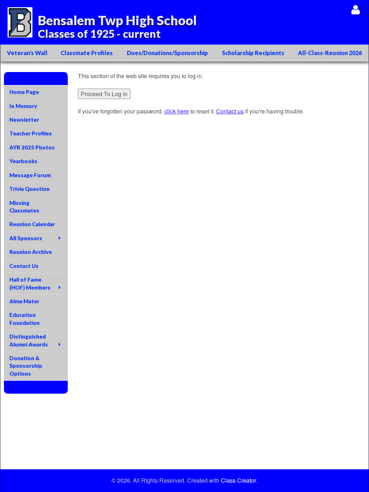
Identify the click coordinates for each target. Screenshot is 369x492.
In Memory (23, 106)
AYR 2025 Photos (32, 147)
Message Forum (30, 175)
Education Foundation (24, 319)
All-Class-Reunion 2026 (330, 52)
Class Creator (238, 480)
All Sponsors (25, 238)
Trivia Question (29, 188)
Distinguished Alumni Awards (28, 340)
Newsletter (24, 119)
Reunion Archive (30, 252)
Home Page (24, 92)
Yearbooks (23, 161)
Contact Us (24, 266)
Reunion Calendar (32, 224)
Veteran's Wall (27, 52)
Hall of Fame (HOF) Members (29, 283)
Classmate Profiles (87, 52)
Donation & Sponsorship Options (25, 366)
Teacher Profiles (30, 133)
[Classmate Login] (355, 9)
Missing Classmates (24, 207)
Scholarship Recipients (253, 52)
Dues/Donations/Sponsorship (167, 52)
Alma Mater (24, 301)
